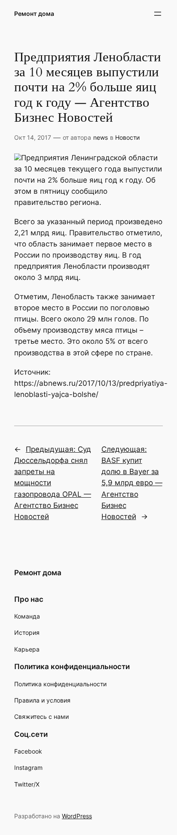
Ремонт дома (34, 13)
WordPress (77, 816)
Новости (127, 137)
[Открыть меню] (158, 14)
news (100, 137)
